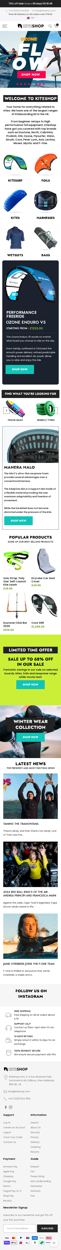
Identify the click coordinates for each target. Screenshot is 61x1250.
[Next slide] (54, 410)
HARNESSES (46, 218)
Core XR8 (37, 623)
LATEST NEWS (30, 764)
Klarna (6, 1186)
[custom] (5, 1107)
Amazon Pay (10, 1166)
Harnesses (36, 1186)
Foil (32, 1171)
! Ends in (30, 3)
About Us (36, 1127)
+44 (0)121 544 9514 (18, 10)
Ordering (36, 1147)
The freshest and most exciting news (31, 768)
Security (35, 1132)
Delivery (35, 1142)
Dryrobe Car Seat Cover (43, 579)
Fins (33, 1195)
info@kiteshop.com (45, 10)
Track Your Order (13, 1137)
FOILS (45, 180)
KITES (15, 218)
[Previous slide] (6, 410)
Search (35, 1122)
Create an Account (14, 1127)
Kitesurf (35, 1166)
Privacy (35, 1137)
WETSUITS (15, 255)
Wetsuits (36, 1191)
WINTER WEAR (31, 721)
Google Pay (9, 1181)
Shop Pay (8, 1195)
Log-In (6, 1122)
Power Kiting (37, 1176)
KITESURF (15, 180)
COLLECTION (30, 727)
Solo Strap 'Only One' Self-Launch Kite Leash (14, 581)
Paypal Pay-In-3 (12, 1191)
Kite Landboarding (41, 1181)
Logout (7, 1132)
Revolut (7, 1200)
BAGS (45, 255)
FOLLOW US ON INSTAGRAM (30, 993)
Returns (35, 1151)
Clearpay (8, 1176)
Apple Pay (8, 1171)
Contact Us (9, 1142)
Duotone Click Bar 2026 (15, 624)
